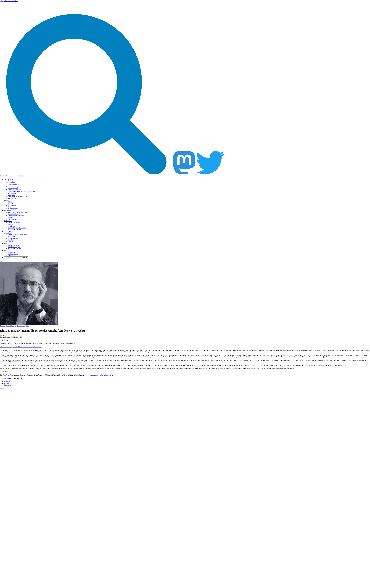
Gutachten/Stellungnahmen (16, 215)
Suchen (21, 176)
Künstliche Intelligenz (14, 189)
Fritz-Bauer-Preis (13, 214)
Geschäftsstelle (12, 205)
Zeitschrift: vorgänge (14, 247)
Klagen (10, 217)
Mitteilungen (11, 226)
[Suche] (86, 174)
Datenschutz (11, 182)
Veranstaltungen (12, 219)
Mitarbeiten (11, 236)
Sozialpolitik (11, 195)
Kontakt (10, 255)
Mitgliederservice (13, 254)
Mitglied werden (13, 238)
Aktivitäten (7, 210)
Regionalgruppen (13, 209)
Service (6, 250)
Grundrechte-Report (14, 222)
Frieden (10, 186)
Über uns (6, 200)
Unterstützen (8, 233)
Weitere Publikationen (14, 229)
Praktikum (11, 240)
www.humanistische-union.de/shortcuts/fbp (100, 375)
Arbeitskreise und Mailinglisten (17, 212)
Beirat (9, 207)
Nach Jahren (21, 326)
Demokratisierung (13, 184)
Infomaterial (11, 252)
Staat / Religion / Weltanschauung (18, 196)
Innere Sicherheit (13, 188)
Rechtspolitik (12, 193)
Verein (10, 202)
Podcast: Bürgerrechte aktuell (17, 228)
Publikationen (8, 221)
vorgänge (10, 224)
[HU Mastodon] (184, 174)
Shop (5, 243)
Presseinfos (7, 231)
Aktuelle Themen (9, 179)
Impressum (7, 381)
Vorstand (10, 203)
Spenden (10, 241)
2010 (27, 326)
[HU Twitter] (210, 174)
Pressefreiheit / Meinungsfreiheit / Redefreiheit (22, 191)
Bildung (10, 181)
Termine (2, 326)
